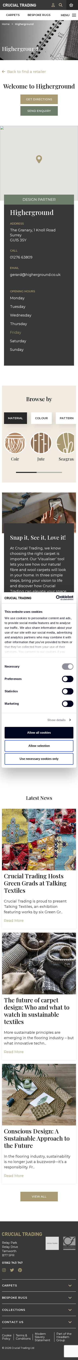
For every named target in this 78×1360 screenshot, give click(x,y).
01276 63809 (21, 257)
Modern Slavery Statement (42, 1337)
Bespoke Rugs (39, 15)
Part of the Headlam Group (64, 1337)
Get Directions (39, 99)
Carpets (13, 15)
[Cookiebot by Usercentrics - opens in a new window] (56, 597)
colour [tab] (41, 418)
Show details (56, 720)
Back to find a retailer (26, 72)
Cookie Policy (7, 1337)
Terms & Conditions (23, 1337)
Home (6, 24)
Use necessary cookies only (39, 758)
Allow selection (39, 745)
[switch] (67, 679)
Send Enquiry (39, 111)
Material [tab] (15, 418)
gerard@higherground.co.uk (35, 275)
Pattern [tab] (67, 418)
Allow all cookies (39, 732)
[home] (19, 5)
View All (39, 1196)
